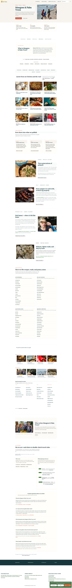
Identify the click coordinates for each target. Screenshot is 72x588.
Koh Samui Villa (39, 299)
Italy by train (50, 256)
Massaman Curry (16, 331)
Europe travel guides (46, 59)
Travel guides (25, 18)
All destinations (17, 389)
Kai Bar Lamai (39, 285)
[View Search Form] (70, 1)
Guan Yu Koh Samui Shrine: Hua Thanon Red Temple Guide (49, 125)
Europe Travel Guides (17, 285)
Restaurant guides (28, 389)
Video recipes (39, 396)
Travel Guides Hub (17, 280)
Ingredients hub (49, 387)
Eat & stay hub (28, 387)
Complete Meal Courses (17, 315)
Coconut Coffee (39, 329)
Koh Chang (16, 294)
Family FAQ (38, 336)
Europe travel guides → (40, 260)
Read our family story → (38, 432)
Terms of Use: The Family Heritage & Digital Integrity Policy (33, 575)
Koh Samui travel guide (18, 396)
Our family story (18, 464)
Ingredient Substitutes (40, 313)
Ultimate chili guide (50, 391)
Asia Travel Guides (17, 283)
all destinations (36, 59)
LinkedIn (48, 396)
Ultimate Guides (39, 331)
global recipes (28, 59)
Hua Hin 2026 (16, 299)
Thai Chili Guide (39, 322)
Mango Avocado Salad (17, 324)
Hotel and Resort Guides (52, 577)
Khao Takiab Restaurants (40, 292)
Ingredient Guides (51, 581)
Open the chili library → (40, 204)
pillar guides (40, 59)
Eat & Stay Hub (39, 280)
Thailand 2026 (16, 290)
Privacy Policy (27, 576)
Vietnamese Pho (16, 334)
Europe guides (25, 525)
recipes (24, 504)
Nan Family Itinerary (17, 302)
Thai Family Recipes (17, 327)
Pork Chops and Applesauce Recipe (20, 125)
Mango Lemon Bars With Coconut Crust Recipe (21, 93)
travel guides (32, 59)
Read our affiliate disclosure (26, 555)
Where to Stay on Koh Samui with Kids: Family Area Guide (36, 125)
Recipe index (38, 389)
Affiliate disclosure (50, 398)
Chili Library (38, 315)
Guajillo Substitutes (40, 320)
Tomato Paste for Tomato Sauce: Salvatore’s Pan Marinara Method (35, 109)
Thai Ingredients (39, 324)
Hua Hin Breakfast (39, 290)
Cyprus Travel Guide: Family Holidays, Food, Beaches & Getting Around (50, 109)
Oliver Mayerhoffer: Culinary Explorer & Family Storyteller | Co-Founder (11, 575)
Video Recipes (16, 320)
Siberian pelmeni (47, 78)
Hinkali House (39, 297)
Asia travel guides (17, 391)
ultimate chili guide (40, 197)
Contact (27, 466)
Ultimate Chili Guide (40, 317)
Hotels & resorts (28, 391)
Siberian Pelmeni (16, 322)
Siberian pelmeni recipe (40, 257)
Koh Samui (27, 231)
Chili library (49, 389)
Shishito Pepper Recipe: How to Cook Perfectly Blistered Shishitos (50, 93)
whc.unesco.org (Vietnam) (49, 484)
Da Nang (15, 297)
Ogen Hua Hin (39, 294)
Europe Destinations (17, 287)
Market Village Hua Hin (40, 287)
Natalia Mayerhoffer (50, 402)
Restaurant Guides (51, 576)
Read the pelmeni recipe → (42, 177)
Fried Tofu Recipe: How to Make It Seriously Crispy (22, 109)
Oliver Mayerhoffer (50, 400)
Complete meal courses (40, 391)
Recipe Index (16, 313)
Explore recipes (18, 18)
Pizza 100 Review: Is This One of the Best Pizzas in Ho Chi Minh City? (35, 93)
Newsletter (49, 404)
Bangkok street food (21, 231)
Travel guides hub (17, 387)
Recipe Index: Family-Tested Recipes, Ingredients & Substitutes (10, 576)
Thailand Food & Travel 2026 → (20, 235)
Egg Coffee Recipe (39, 327)
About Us (59, 1)
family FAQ (20, 408)
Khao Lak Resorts (16, 304)
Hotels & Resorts (39, 283)
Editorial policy (18, 466)
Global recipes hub (39, 387)
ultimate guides (25, 408)
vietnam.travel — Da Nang (46, 474)
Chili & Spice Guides (51, 580)
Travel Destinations (51, 575)
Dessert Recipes (16, 317)
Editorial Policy (27, 577)
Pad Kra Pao (16, 329)
